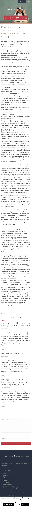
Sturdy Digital (6, 33)
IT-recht (23, 33)
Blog (4, 477)
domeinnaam (4, 313)
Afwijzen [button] (17, 504)
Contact (5, 480)
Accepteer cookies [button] (8, 504)
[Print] (9, 37)
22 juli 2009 (16, 33)
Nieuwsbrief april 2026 (12, 353)
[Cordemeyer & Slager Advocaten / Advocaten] (16, 9)
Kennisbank (6, 482)
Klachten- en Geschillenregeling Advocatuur (14, 488)
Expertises (5, 475)
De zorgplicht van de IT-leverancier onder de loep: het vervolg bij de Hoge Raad (15, 382)
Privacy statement (7, 484)
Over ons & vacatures (8, 479)
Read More (4, 349)
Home (4, 473)
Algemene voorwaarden (9, 486)
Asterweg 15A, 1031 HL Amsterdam (10, 496)
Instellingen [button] (25, 504)
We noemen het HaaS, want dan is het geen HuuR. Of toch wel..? (16, 324)
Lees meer (27, 502)
